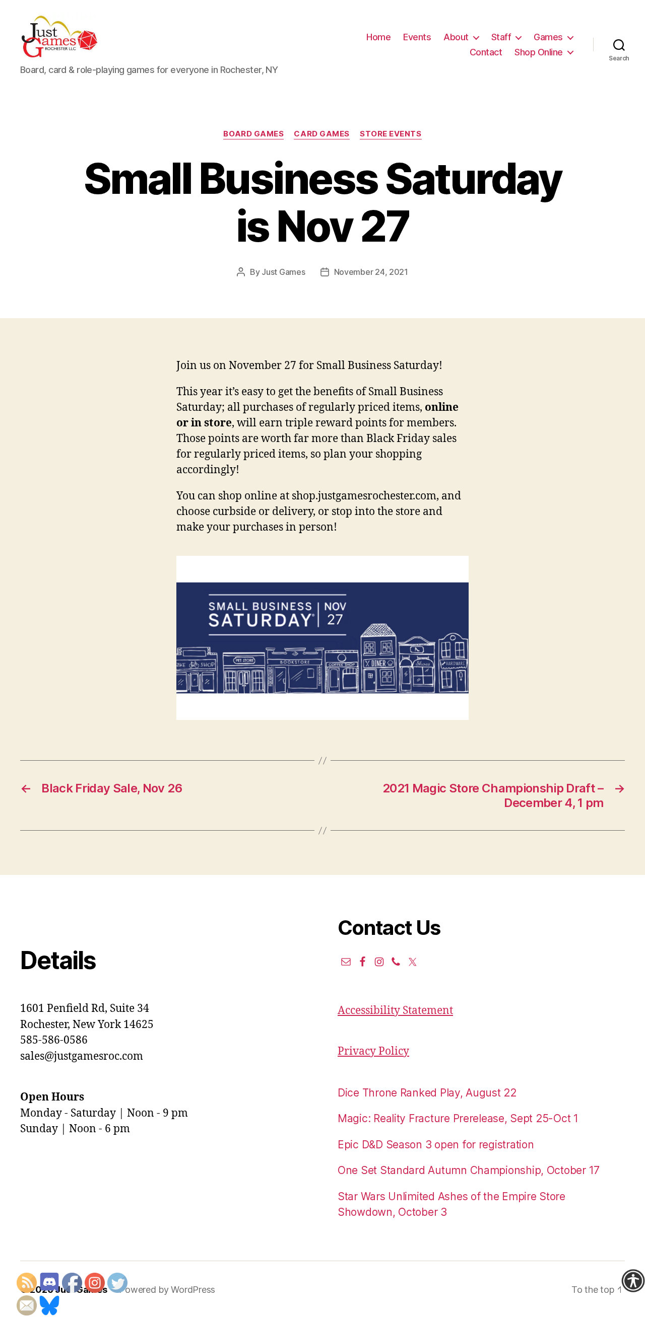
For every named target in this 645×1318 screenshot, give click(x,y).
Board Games (253, 133)
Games (548, 37)
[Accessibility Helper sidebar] (633, 1281)
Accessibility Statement (395, 1010)
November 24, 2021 (371, 272)
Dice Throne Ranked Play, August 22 (427, 1092)
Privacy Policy (373, 1051)
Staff (501, 37)
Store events (391, 133)
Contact (486, 52)
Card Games (322, 133)
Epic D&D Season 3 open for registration (436, 1144)
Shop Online (538, 52)
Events (417, 37)
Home (378, 37)
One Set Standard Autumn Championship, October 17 (469, 1170)
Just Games (283, 272)
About (456, 37)
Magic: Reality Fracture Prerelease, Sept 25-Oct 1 (458, 1118)
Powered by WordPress (167, 1289)
